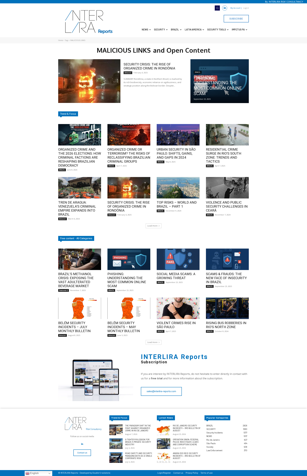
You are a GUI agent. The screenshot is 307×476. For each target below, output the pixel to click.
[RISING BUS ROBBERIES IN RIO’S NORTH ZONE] (227, 308)
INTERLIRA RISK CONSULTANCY (286, 1)
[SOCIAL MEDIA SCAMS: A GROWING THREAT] (178, 259)
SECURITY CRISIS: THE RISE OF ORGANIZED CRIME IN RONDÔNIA (149, 66)
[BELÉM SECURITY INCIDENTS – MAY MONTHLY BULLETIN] (128, 308)
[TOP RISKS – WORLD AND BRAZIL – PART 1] (178, 187)
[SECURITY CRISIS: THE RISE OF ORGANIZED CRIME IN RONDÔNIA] (89, 81)
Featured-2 (63, 290)
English (34, 473)
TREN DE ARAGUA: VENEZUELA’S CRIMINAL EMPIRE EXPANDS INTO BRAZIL (77, 208)
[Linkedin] (224, 8)
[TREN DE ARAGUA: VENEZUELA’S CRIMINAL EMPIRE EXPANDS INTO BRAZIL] (79, 187)
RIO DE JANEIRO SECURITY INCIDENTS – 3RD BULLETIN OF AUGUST (187, 428)
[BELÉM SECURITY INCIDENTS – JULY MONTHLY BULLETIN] (79, 308)
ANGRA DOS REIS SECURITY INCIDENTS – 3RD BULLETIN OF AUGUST (187, 456)
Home (60, 40)
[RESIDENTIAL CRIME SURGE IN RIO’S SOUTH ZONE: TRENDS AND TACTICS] (227, 134)
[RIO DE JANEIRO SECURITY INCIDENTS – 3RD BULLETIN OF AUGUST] (163, 429)
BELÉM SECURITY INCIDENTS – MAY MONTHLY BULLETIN (123, 327)
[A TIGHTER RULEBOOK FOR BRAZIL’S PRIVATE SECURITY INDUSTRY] (116, 443)
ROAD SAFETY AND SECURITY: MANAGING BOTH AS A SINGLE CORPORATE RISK (138, 456)
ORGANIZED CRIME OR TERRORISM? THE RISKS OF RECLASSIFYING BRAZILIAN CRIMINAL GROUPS (128, 155)
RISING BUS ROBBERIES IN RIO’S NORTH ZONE (226, 325)
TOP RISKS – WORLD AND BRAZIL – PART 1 (177, 204)
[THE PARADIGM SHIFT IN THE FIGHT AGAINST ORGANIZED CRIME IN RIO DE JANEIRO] (116, 429)
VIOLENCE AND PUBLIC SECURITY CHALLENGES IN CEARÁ (227, 206)
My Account (235, 8)
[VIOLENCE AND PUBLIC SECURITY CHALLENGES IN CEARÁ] (227, 187)
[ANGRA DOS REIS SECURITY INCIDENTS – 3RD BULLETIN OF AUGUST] (163, 457)
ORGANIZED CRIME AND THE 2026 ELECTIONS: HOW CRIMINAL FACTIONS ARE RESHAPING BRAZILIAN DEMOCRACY (79, 157)
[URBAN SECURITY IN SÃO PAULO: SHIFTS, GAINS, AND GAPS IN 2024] (178, 134)
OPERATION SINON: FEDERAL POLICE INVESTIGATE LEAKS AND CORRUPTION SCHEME (186, 442)
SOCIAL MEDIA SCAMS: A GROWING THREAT (176, 276)
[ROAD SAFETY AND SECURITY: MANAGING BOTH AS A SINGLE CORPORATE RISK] (116, 457)
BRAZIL (198, 72)
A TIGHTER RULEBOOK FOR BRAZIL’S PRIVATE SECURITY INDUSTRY (138, 442)
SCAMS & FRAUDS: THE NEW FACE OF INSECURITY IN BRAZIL (226, 278)
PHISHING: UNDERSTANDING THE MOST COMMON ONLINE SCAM (126, 280)
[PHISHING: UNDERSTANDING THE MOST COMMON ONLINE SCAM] (219, 81)
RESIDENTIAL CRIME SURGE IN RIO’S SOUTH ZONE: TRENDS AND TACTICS (223, 155)
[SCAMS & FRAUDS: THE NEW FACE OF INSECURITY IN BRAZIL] (227, 259)
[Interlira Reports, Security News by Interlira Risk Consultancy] (89, 22)
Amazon (128, 73)
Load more (152, 225)
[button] (217, 8)
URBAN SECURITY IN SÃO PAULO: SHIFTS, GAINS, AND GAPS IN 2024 (176, 153)
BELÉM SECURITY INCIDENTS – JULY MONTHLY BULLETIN (74, 327)
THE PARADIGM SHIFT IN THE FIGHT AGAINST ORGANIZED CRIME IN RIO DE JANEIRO (138, 428)
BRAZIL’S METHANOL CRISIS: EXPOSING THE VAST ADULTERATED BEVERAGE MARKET (76, 280)
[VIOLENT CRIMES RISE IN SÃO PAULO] (178, 308)
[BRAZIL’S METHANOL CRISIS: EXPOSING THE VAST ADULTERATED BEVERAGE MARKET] (79, 259)
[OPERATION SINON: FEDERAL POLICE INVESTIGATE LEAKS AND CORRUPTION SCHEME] (163, 443)
